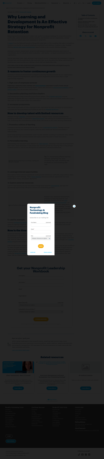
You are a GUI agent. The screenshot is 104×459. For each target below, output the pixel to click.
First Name (33, 222)
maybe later (32, 252)
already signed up (48, 252)
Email (32, 229)
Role (32, 236)
